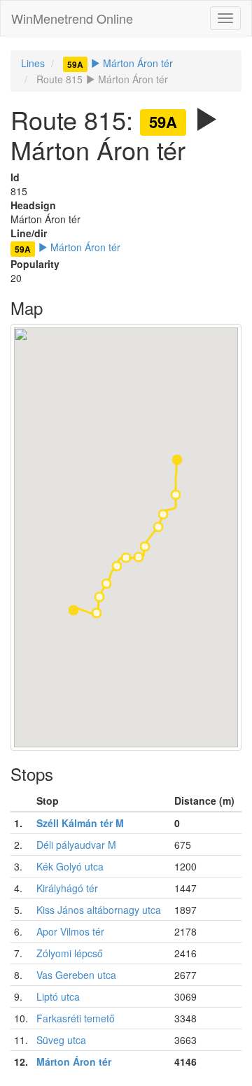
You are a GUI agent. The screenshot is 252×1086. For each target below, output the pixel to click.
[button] (177, 460)
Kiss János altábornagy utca (98, 910)
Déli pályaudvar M (76, 845)
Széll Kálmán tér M (80, 823)
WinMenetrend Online (72, 18)
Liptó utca (58, 996)
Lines (33, 63)
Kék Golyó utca (70, 866)
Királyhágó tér (67, 888)
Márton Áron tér (120, 63)
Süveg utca (61, 1040)
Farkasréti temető (75, 1018)
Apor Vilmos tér (70, 931)
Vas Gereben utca (76, 975)
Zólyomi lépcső (69, 953)
